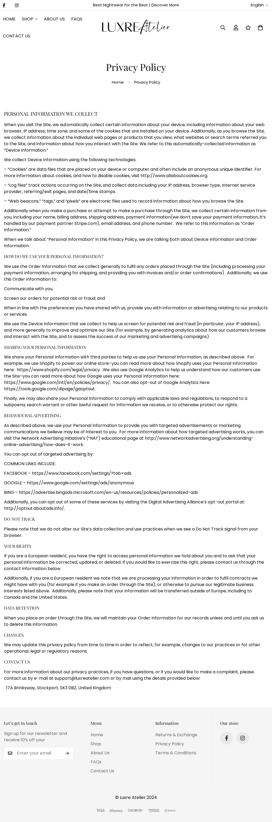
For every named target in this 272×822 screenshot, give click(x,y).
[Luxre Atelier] (136, 28)
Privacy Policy (169, 744)
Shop (27, 19)
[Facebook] (226, 738)
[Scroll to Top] (262, 793)
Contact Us (102, 771)
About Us (54, 19)
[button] (260, 28)
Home (118, 82)
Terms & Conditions (175, 753)
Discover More (165, 5)
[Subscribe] (67, 753)
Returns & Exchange (176, 735)
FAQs (76, 19)
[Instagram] (16, 5)
